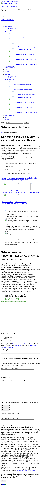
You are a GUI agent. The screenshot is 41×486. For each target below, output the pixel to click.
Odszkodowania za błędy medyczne (33, 191)
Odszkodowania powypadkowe (7, 191)
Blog (6, 69)
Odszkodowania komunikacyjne (21, 191)
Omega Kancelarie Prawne (9, 6)
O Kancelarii (8, 26)
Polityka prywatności (7, 347)
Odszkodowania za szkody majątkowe (7, 202)
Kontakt (7, 71)
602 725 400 (12, 299)
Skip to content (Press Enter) (9, 1)
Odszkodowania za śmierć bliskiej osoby (20, 202)
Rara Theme (17, 345)
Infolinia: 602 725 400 (7, 20)
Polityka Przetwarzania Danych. (25, 470)
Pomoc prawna (9, 66)
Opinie (10, 30)
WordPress (33, 345)
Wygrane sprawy (10, 68)
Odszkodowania (9, 32)
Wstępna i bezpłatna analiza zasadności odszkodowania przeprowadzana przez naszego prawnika (19, 179)
